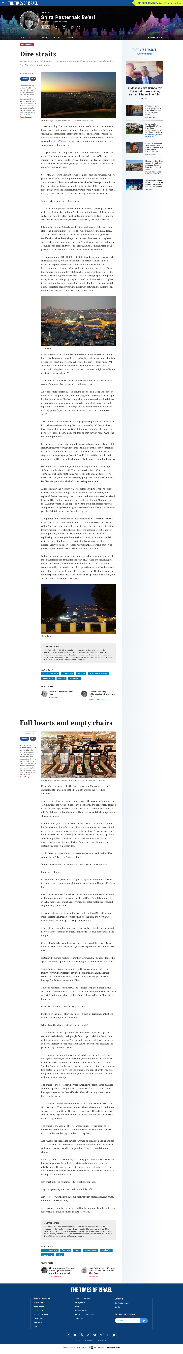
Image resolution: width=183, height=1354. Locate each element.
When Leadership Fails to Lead (61, 693)
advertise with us (81, 1311)
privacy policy (80, 1303)
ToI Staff (144, 98)
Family (77, 1250)
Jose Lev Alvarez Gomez (97, 700)
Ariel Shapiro (93, 1276)
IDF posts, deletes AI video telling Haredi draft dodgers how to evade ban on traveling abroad (154, 147)
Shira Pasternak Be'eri (68, 17)
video (36, 1326)
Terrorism (61, 678)
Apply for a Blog (155, 37)
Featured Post (68, 674)
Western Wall (75, 678)
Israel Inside (39, 1307)
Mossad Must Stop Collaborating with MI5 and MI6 (102, 694)
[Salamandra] (113, 1347)
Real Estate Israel (41, 1315)
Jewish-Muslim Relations (98, 674)
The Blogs (46, 12)
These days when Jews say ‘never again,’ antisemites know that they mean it (61, 1270)
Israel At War (106, 1250)
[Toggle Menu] (3, 3)
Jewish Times (39, 1303)
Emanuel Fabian (150, 117)
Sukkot (60, 1255)
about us (78, 1307)
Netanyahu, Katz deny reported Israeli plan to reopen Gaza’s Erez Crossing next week (154, 165)
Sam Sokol (149, 189)
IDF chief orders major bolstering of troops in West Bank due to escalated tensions (153, 110)
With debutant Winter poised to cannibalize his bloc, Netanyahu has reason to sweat (154, 183)
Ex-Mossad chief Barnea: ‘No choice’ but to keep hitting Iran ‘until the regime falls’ (144, 91)
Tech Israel (38, 1311)
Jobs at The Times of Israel (84, 1315)
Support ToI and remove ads (170, 3)
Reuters (151, 136)
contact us (79, 1319)
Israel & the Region (42, 1299)
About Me (56, 37)
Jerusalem (81, 674)
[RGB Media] (93, 1347)
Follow (45, 27)
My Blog (44, 37)
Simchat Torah (47, 1255)
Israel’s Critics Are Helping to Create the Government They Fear (102, 1270)
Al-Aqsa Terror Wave (50, 674)
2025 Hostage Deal (49, 1250)
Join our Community (147, 3)
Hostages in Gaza (90, 1250)
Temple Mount (47, 678)
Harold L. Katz (54, 697)
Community (66, 1250)
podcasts (38, 1323)
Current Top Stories (144, 54)
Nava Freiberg (150, 135)
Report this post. (26, 117)
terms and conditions (83, 1299)
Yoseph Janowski (55, 1276)
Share (25, 79)
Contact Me (69, 37)
